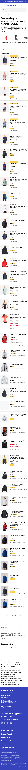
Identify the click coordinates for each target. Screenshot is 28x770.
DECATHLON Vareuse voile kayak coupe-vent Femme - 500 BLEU (18, 192)
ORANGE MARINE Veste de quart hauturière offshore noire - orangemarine (18, 441)
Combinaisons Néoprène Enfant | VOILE (10, 662)
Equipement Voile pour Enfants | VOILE (10, 664)
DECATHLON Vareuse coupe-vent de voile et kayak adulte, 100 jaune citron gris (18, 459)
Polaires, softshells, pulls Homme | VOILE (11, 672)
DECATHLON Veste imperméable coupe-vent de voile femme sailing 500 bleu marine (18, 233)
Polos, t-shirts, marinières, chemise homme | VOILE (13, 653)
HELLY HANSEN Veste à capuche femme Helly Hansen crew (17, 364)
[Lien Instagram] (11, 723)
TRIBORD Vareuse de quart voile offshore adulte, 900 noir (18, 246)
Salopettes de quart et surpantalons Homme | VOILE (14, 649)
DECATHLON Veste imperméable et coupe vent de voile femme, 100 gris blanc (18, 106)
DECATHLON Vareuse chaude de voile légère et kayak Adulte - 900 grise (18, 150)
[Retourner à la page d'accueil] (12, 6)
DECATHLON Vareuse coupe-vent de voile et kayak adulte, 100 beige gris (18, 301)
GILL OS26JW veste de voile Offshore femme (17, 472)
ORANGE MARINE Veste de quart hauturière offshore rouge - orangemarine (18, 336)
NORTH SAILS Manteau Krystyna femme (18, 498)
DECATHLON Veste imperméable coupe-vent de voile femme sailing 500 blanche (18, 206)
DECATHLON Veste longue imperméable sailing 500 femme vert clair (18, 287)
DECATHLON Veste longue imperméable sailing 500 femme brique (18, 317)
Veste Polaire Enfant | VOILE (8, 666)
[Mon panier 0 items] (25, 5)
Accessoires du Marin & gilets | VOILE (10, 684)
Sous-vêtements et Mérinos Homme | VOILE (11, 656)
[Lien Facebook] (2, 723)
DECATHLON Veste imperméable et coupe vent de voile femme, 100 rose (18, 75)
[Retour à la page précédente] (9, 615)
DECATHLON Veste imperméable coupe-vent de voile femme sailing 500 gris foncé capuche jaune (18, 273)
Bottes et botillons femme (16, 43)
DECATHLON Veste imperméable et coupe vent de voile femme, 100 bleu (18, 122)
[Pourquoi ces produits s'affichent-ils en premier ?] (2, 53)
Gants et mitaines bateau (7, 658)
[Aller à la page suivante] (19, 615)
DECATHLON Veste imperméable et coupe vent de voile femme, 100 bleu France (18, 165)
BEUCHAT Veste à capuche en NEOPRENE (17, 402)
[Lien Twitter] (5, 723)
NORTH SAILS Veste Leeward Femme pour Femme (17, 562)
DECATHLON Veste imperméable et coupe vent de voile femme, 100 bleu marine (18, 59)
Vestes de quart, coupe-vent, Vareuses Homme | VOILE (14, 647)
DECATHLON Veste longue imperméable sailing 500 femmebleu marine (16, 136)
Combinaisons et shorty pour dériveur (10, 670)
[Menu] (3, 5)
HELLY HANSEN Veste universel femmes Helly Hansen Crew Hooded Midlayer (17, 524)
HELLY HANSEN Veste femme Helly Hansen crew (18, 351)
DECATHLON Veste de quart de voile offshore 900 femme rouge (18, 259)
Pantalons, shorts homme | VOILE (9, 655)
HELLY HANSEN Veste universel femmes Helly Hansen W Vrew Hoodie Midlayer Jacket (17, 511)
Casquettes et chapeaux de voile (9, 668)
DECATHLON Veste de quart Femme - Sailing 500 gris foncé (17, 219)
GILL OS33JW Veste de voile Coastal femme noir (17, 485)
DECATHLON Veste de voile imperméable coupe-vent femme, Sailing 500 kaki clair (18, 179)
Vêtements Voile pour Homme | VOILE (10, 651)
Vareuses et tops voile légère (8, 674)
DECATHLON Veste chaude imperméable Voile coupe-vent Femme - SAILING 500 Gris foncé (18, 390)
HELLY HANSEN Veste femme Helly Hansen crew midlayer (18, 376)
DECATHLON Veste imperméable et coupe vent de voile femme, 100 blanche (18, 90)
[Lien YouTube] (8, 723)
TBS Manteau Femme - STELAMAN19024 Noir (15, 428)
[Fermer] (25, 2)
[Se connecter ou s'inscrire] (21, 5)
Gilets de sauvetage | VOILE (8, 682)
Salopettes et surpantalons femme (6, 43)
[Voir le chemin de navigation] (1, 14)
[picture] (4, 60)
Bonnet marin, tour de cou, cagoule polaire (11, 660)
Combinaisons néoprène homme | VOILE (11, 678)
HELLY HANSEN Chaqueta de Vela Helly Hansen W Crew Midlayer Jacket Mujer (18, 416)
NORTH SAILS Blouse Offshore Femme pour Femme (17, 536)
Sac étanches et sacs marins (8, 676)
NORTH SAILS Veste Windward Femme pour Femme (17, 587)
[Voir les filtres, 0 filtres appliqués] (3, 49)
